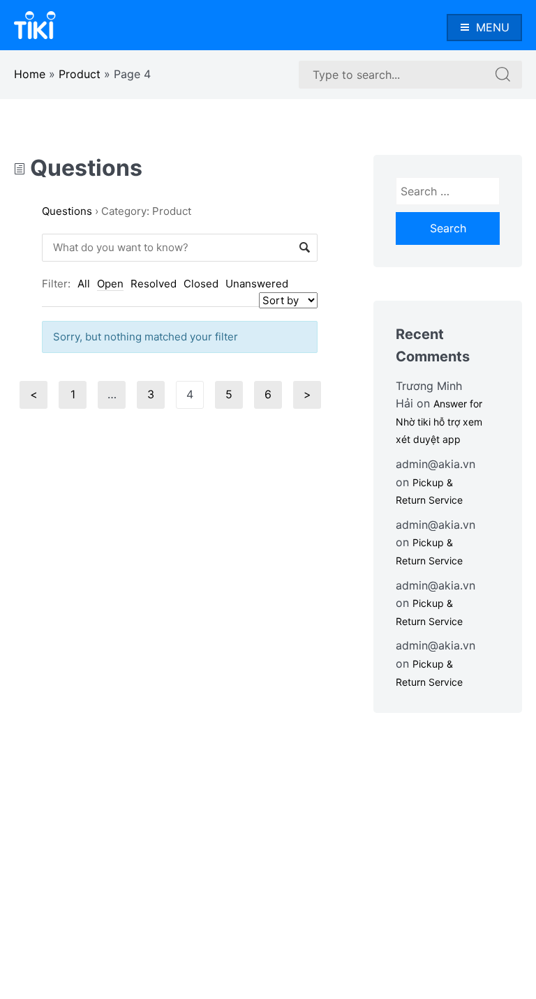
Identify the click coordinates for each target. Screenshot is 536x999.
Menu (492, 27)
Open (110, 283)
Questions (83, 167)
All (83, 283)
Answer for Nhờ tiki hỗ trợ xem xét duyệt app (439, 421)
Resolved (154, 283)
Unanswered (256, 283)
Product (79, 74)
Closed (201, 283)
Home (29, 74)
